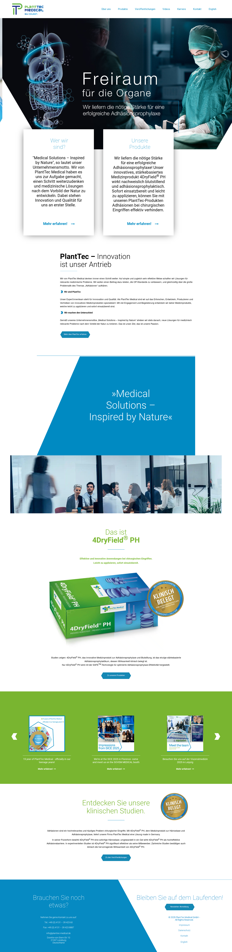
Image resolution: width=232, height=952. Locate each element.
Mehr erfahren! (45, 769)
